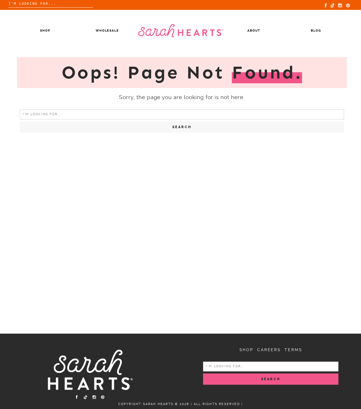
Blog (316, 30)
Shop (45, 30)
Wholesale (107, 30)
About (253, 30)
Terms (293, 349)
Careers (269, 349)
